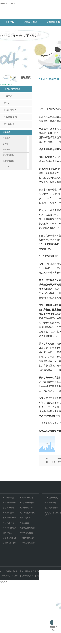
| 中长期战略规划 (51, 498)
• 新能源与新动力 (9, 543)
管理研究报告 (10, 110)
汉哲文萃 (8, 96)
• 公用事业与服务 (27, 503)
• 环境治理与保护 (27, 543)
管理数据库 (9, 124)
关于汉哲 (9, 22)
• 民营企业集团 (26, 498)
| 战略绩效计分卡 (51, 508)
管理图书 (8, 103)
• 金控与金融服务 (9, 503)
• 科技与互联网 (8, 523)
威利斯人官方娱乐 (7, 3)
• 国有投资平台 (8, 498)
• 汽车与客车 (25, 518)
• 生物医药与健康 (27, 528)
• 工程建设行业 (8, 513)
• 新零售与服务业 (9, 538)
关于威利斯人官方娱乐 (9, 576)
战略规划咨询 (30, 22)
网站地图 (4, 582)
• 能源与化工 (7, 533)
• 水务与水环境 (8, 508)
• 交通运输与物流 (27, 513)
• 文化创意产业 (26, 508)
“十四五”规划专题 (12, 89)
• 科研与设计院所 (9, 528)
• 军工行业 (24, 523)
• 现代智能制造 (26, 533)
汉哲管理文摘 (10, 117)
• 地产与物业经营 (9, 518)
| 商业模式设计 (50, 503)
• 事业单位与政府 (27, 538)
